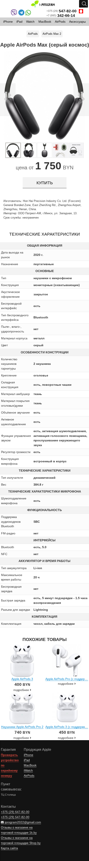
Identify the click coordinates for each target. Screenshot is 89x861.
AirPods (33, 33)
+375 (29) (61, 11)
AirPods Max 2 (52, 33)
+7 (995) (60, 15)
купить (45, 183)
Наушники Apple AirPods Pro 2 (22, 727)
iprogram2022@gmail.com (22, 822)
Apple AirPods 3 (22, 679)
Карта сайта (9, 848)
